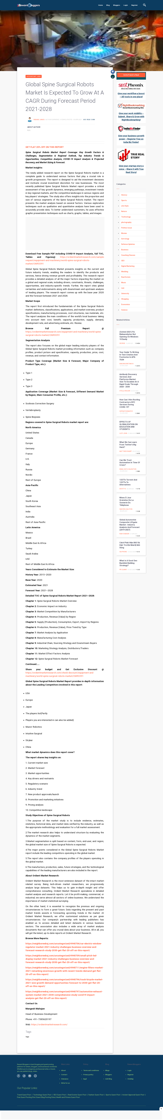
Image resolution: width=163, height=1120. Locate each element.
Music (123, 282)
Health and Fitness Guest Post (68, 1097)
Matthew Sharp (125, 451)
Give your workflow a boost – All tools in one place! (131, 95)
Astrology (125, 239)
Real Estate (125, 277)
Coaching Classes (128, 255)
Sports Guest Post (113, 1095)
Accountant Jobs (34, 76)
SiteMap (130, 1079)
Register (134, 5)
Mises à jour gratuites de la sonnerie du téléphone (126, 501)
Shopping (125, 299)
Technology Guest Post (42, 1095)
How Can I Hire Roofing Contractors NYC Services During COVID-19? (129, 403)
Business (124, 250)
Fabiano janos (39, 119)
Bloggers (116, 5)
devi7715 (122, 489)
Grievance (64, 1079)
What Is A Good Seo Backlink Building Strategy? (128, 563)
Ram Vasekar (124, 534)
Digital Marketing (127, 266)
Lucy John (123, 433)
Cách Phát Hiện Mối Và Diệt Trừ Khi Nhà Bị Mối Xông (129, 545)
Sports (124, 200)
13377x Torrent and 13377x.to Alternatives (128, 482)
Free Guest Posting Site (26, 1097)
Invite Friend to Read (131, 75)
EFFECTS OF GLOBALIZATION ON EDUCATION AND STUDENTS (128, 425)
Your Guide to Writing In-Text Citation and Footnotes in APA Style (129, 356)
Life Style (125, 206)
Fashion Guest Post (96, 1095)
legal (85, 1079)
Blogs (107, 1070)
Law (122, 288)
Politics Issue (126, 228)
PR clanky (123, 569)
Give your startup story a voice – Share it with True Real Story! (131, 169)
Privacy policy (88, 1074)
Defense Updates (128, 244)
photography (126, 222)
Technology (126, 217)
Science (124, 310)
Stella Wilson (124, 391)
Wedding (124, 272)
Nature (124, 211)
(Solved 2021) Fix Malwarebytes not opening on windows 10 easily (128, 335)
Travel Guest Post (24, 1095)
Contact (64, 1074)
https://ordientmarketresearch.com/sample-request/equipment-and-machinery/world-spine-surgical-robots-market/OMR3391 (65, 260)
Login (126, 5)
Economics (125, 304)
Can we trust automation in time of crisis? (129, 462)
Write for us (65, 1083)
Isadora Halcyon (125, 509)
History (124, 195)
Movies (124, 233)
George (122, 343)
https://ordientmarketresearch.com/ (49, 1024)
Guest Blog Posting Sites (45, 1097)
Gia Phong (123, 552)
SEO (122, 261)
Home (100, 5)
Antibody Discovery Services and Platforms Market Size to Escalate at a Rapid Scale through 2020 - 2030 (129, 380)
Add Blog (108, 1079)
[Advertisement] (65, 233)
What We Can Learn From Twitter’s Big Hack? (128, 444)
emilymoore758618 (126, 364)
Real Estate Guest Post (77, 1095)
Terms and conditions (91, 1070)
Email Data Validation (127, 469)
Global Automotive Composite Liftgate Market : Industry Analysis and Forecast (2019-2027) (129, 525)
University (125, 293)
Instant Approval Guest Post (133, 1095)
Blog (108, 5)
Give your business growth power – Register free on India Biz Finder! (131, 138)
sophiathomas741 (126, 411)
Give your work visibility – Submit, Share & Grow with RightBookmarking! (131, 116)
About (63, 1070)
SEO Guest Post (59, 1095)
